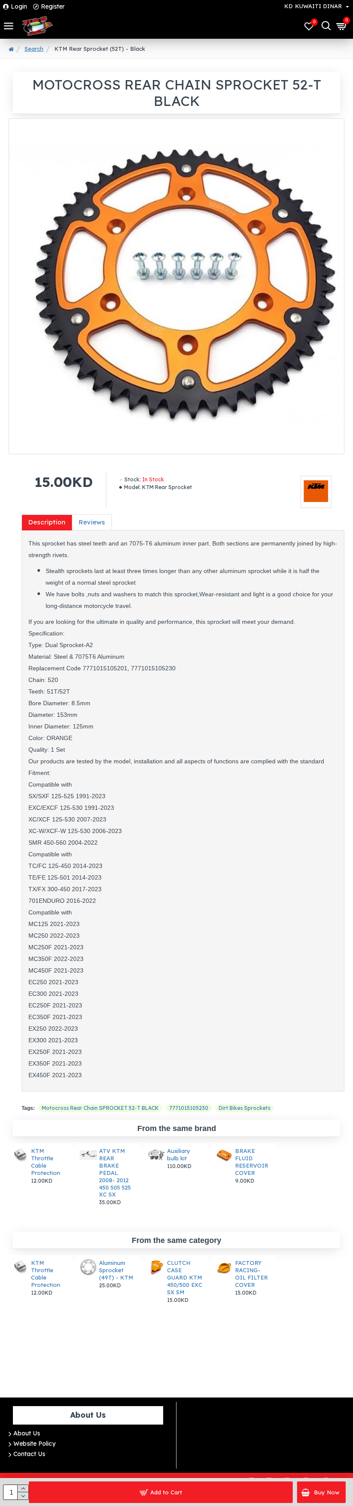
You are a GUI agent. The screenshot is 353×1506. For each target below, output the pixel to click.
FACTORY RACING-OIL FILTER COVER (251, 1273)
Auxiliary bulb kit (178, 1154)
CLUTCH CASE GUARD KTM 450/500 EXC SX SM (184, 1277)
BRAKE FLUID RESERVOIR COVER (251, 1161)
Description (46, 522)
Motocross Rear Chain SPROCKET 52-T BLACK (100, 1108)
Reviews (92, 522)
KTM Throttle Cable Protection (45, 1161)
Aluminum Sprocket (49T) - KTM (116, 1270)
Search (34, 48)
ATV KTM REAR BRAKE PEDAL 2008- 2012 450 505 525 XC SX (115, 1172)
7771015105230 (188, 1108)
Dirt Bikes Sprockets (244, 1108)
